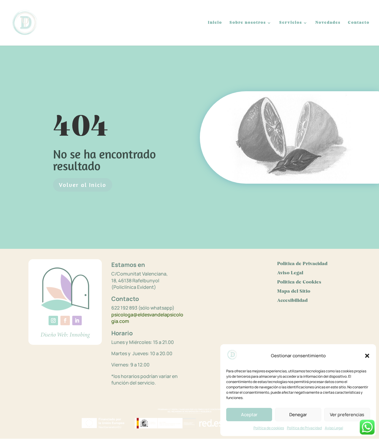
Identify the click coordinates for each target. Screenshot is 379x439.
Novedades (328, 23)
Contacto (359, 23)
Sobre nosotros (247, 23)
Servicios (290, 23)
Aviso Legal (334, 427)
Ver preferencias (347, 414)
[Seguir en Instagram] (53, 320)
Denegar (298, 414)
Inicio (215, 23)
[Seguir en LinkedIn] (77, 320)
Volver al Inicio (82, 184)
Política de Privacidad (304, 427)
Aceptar (249, 414)
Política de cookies (268, 427)
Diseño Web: (54, 334)
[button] (367, 356)
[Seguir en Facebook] (65, 320)
